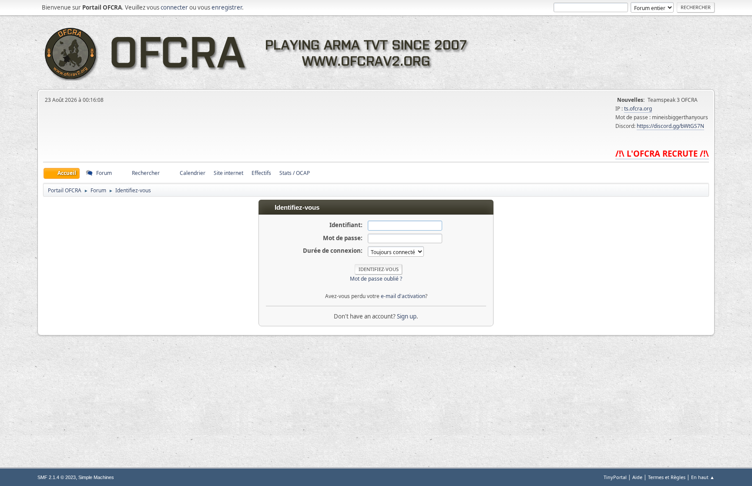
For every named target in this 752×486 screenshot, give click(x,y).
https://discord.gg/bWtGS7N (670, 126)
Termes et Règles (666, 477)
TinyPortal (615, 477)
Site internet (228, 173)
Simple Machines (96, 477)
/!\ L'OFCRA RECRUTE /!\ (662, 153)
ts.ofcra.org (638, 108)
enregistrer (227, 7)
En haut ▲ (703, 477)
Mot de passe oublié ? (376, 278)
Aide (637, 477)
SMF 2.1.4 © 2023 (56, 477)
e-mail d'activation (403, 296)
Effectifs (261, 173)
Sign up (406, 316)
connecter (174, 7)
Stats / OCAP (294, 173)
